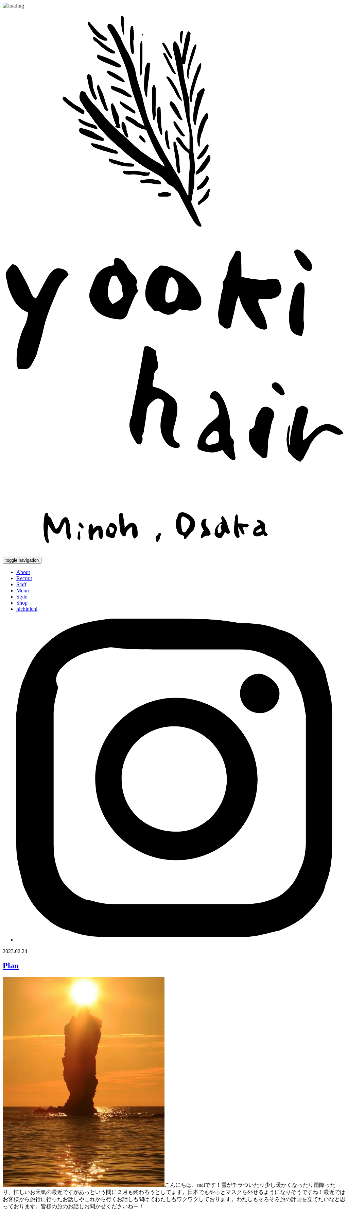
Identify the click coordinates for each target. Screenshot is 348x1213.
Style (21, 597)
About (23, 572)
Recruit (24, 578)
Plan (11, 965)
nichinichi (26, 609)
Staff (21, 584)
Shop (22, 603)
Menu (22, 590)
